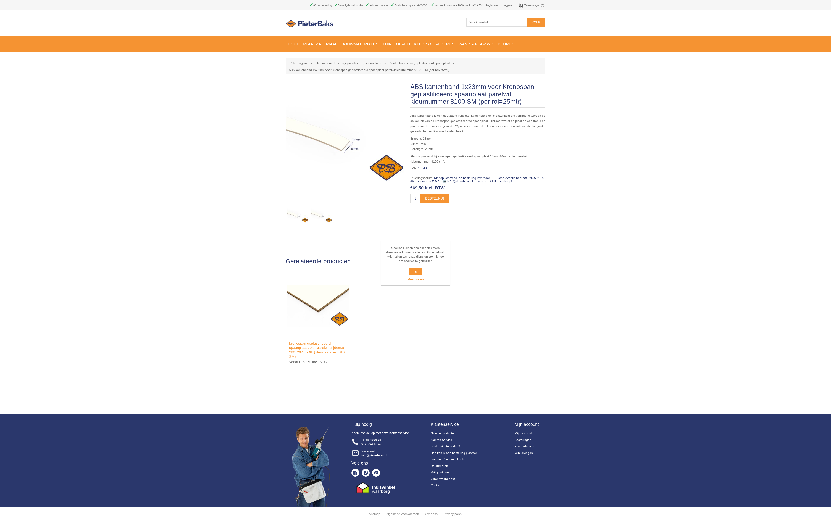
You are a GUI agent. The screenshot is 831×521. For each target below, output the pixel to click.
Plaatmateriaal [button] (320, 44)
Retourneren (439, 466)
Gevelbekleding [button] (413, 44)
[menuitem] (293, 44)
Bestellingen (523, 440)
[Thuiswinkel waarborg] (380, 488)
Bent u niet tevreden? (445, 446)
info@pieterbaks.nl (374, 455)
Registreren (492, 5)
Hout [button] (293, 44)
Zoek (536, 22)
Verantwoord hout (443, 479)
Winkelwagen (524, 453)
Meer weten (415, 279)
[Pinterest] (376, 473)
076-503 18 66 (371, 443)
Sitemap (374, 514)
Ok (415, 272)
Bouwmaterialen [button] (359, 44)
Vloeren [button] (445, 44)
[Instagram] (366, 473)
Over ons (431, 514)
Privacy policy (453, 514)
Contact (436, 485)
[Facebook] (355, 473)
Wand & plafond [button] (476, 44)
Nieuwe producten (443, 433)
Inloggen (506, 5)
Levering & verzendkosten (448, 459)
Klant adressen (525, 446)
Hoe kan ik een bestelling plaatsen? (455, 453)
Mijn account (523, 433)
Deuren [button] (506, 44)
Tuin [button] (387, 44)
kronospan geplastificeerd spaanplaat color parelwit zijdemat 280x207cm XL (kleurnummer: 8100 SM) (317, 350)
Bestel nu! (434, 198)
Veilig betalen (440, 472)
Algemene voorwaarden (402, 514)
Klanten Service (441, 440)
